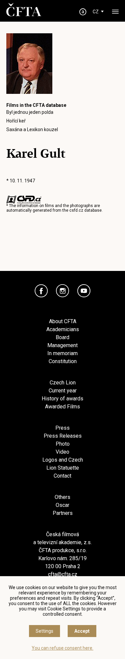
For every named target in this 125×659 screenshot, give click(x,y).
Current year (63, 390)
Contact (62, 476)
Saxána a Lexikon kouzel (32, 129)
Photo (63, 444)
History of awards (62, 398)
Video (62, 452)
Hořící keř (16, 120)
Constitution (63, 361)
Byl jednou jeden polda (29, 112)
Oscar (62, 505)
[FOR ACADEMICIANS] (82, 11)
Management (62, 345)
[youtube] (84, 291)
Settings (44, 631)
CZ (96, 11)
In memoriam (62, 353)
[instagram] (62, 291)
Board (62, 337)
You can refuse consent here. (62, 648)
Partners (63, 513)
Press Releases (63, 436)
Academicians (62, 329)
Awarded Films (62, 406)
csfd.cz (76, 210)
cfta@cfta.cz (62, 574)
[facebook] (41, 291)
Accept (82, 631)
